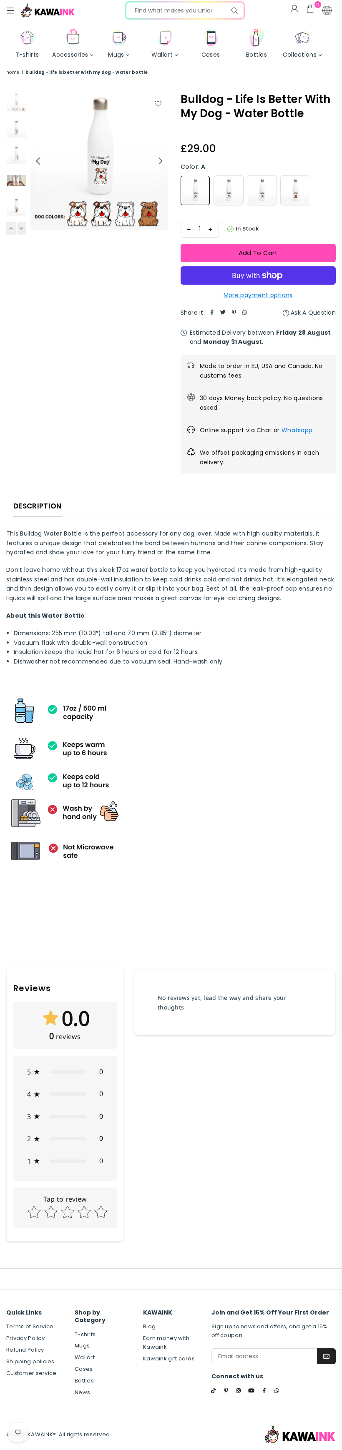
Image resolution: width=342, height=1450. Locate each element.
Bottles (84, 1381)
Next (160, 161)
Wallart (85, 1357)
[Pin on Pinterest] (234, 312)
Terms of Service (29, 1326)
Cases (84, 1369)
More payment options (258, 295)
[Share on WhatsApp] (244, 312)
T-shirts (85, 1334)
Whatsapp (297, 430)
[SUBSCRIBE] (326, 1356)
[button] (327, 10)
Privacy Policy (25, 1338)
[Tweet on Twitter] (223, 312)
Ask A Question (312, 312)
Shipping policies (30, 1361)
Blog (149, 1326)
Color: (193, 167)
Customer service (31, 1373)
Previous (37, 161)
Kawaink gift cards (169, 1358)
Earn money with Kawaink (166, 1342)
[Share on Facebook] (212, 312)
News (82, 1392)
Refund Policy (25, 1350)
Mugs (82, 1346)
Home (12, 72)
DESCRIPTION (37, 506)
